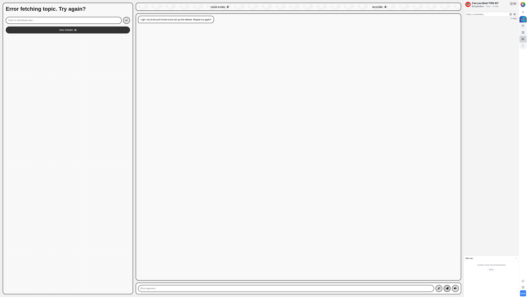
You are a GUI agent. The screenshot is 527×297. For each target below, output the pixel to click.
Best (515, 18)
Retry (491, 269)
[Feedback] (523, 281)
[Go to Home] (523, 4)
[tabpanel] (491, 267)
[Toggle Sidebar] (523, 287)
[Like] (511, 4)
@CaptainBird (478, 6)
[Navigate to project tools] (523, 19)
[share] (523, 45)
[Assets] (523, 32)
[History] (523, 26)
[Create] (523, 12)
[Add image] (510, 14)
